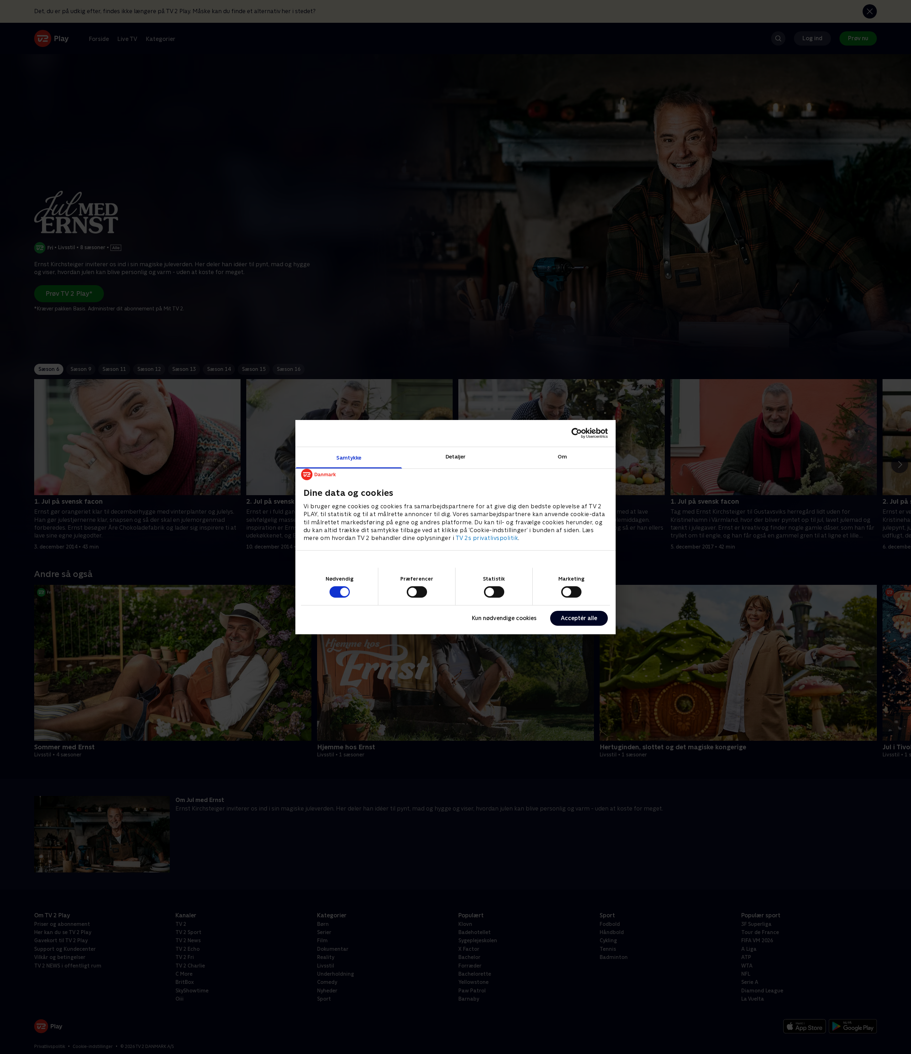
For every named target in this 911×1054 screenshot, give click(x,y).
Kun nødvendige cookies (504, 618)
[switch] (417, 592)
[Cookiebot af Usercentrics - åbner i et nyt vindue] (577, 433)
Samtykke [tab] (349, 457)
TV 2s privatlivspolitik (487, 538)
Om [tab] (562, 456)
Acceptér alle (579, 618)
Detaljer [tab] (456, 456)
